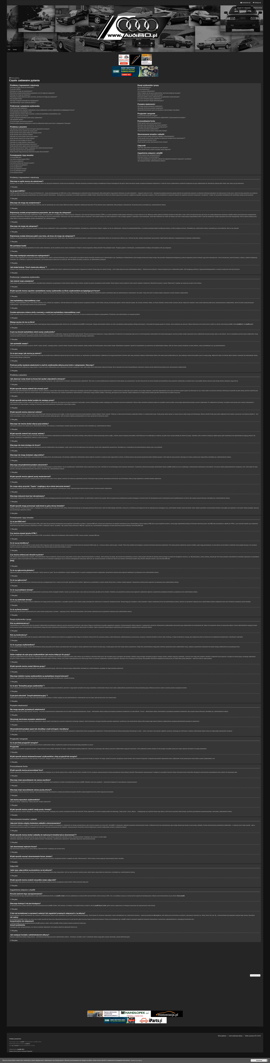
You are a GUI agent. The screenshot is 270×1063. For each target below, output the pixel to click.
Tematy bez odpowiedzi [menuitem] (244, 8)
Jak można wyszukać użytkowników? (148, 129)
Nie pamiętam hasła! (16, 99)
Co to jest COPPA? (15, 89)
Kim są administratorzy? (144, 87)
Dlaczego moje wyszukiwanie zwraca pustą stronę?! (152, 127)
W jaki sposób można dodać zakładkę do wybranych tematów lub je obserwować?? (161, 138)
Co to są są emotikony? (17, 161)
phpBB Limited (60, 896)
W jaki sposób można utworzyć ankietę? (21, 134)
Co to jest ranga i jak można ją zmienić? (21, 121)
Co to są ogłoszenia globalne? (19, 165)
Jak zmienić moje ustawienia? (18, 108)
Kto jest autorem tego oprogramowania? (149, 155)
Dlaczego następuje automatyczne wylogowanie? (24, 100)
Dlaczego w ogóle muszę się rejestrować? (22, 87)
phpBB (22, 1041)
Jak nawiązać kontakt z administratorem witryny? (151, 161)
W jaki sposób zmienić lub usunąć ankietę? (22, 138)
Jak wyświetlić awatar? (16, 119)
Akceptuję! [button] (259, 1060)
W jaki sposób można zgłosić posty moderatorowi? (24, 146)
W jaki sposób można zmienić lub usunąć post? (23, 131)
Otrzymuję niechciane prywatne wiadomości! (150, 108)
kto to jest (156, 915)
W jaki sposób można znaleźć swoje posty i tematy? (152, 130)
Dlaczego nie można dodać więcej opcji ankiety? (24, 136)
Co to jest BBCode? (15, 157)
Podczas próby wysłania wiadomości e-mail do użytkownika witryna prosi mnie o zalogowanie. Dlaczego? (40, 123)
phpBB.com (249, 324)
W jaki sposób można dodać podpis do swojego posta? (26, 132)
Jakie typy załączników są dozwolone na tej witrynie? (153, 147)
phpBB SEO (20, 1049)
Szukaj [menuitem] (15, 49)
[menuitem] (18, 1051)
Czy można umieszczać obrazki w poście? (22, 163)
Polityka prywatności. (15, 1039)
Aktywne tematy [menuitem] (257, 8)
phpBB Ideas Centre (100, 905)
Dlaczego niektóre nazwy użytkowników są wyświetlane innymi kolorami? (159, 97)
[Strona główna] (135, 29)
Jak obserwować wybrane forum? (147, 140)
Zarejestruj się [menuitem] (246, 2)
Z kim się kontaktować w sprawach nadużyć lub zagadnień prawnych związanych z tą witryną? (164, 159)
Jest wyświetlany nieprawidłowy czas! (21, 112)
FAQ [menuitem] (9, 49)
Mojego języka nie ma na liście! (19, 116)
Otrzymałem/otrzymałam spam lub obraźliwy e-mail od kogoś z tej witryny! (159, 110)
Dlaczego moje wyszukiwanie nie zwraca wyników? (152, 125)
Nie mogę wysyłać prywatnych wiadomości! (150, 106)
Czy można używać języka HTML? (20, 159)
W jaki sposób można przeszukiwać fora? (149, 123)
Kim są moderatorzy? (144, 89)
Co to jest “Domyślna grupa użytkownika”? (150, 99)
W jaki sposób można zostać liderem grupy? (150, 95)
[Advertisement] (135, 958)
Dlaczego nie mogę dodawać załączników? (22, 142)
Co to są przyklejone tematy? (18, 168)
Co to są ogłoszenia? (16, 167)
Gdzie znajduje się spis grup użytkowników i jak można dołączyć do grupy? (159, 93)
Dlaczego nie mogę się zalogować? (20, 95)
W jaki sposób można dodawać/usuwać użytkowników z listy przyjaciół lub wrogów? (161, 117)
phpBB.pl (239, 324)
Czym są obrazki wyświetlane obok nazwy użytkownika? (26, 117)
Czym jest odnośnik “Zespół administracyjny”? (151, 100)
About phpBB (181, 896)
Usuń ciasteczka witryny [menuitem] (235, 1036)
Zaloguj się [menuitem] (258, 2)
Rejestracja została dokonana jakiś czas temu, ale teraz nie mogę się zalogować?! (33, 97)
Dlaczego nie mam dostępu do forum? (21, 140)
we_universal (15, 1045)
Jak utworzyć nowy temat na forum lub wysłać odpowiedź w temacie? (30, 129)
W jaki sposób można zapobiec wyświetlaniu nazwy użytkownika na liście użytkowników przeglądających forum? (42, 110)
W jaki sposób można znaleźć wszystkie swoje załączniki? (154, 149)
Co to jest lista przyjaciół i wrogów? (148, 115)
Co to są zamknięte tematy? (18, 170)
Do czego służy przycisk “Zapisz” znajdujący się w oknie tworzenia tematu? (31, 148)
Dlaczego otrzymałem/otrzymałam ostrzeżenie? (23, 144)
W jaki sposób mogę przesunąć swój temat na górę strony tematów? (29, 151)
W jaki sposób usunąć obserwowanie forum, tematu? (153, 142)
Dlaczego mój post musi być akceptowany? (22, 150)
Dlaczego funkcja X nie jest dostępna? (148, 157)
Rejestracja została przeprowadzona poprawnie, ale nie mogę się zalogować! (32, 93)
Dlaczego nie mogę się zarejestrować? (21, 91)
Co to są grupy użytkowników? (146, 91)
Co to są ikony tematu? (16, 172)
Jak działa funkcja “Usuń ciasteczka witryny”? (23, 102)
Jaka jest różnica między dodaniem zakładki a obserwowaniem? (156, 136)
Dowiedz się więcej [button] (136, 1060)
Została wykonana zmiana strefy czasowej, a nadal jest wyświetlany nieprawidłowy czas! (35, 114)
